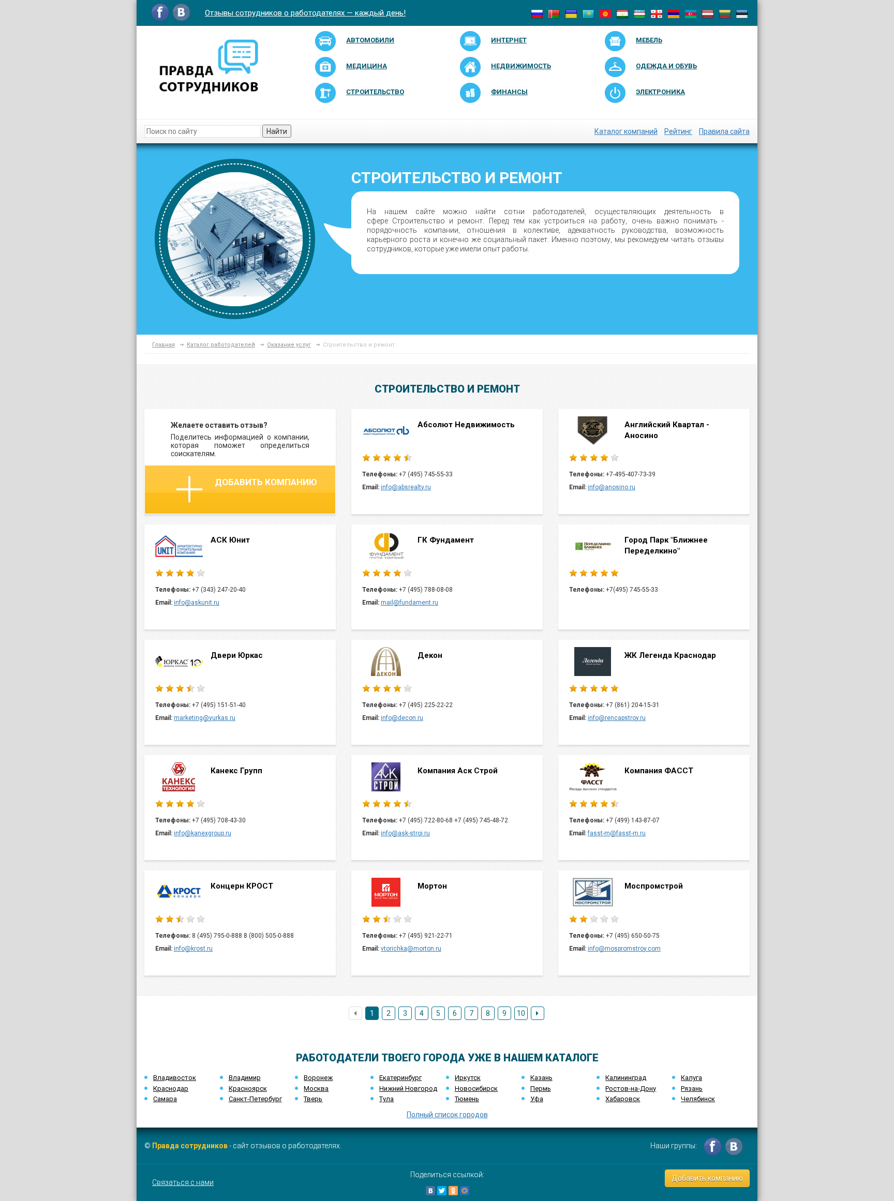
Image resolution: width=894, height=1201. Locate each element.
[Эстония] (742, 13)
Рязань (692, 1088)
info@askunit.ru (196, 602)
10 (521, 1013)
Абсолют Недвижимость (466, 424)
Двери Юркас (237, 655)
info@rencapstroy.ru (617, 718)
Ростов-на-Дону (630, 1088)
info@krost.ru (193, 948)
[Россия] (537, 13)
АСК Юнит (230, 540)
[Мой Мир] (464, 1190)
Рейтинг (678, 131)
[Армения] (673, 13)
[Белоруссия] (554, 13)
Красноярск (248, 1088)
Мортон (432, 886)
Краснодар (170, 1088)
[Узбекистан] (639, 13)
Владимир (245, 1078)
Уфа (536, 1099)
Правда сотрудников (190, 1146)
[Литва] (725, 13)
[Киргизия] (605, 13)
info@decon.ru (402, 718)
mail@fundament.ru (409, 602)
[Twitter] (441, 1190)
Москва (316, 1088)
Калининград (625, 1078)
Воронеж (318, 1078)
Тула (386, 1099)
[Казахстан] (588, 13)
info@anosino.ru (611, 487)
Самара (165, 1099)
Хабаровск (622, 1099)
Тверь (313, 1099)
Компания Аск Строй (458, 770)
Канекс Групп (236, 770)
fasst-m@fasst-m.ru (617, 833)
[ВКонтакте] (430, 1190)
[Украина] (571, 13)
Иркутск (468, 1078)
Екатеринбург (400, 1078)
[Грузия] (656, 13)
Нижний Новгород (408, 1088)
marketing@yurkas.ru (204, 718)
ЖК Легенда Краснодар (670, 655)
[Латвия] (708, 13)
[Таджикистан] (622, 13)
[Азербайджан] (690, 13)
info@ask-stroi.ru (405, 833)
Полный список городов (447, 1114)
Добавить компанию (266, 482)
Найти (276, 131)
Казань (541, 1078)
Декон (430, 655)
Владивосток (174, 1078)
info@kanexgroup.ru (202, 833)
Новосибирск (476, 1088)
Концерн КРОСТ (242, 886)
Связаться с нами (183, 1182)
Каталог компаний (626, 131)
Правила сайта (724, 131)
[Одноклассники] (453, 1190)
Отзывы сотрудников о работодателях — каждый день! (305, 13)
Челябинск (698, 1099)
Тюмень (467, 1099)
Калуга (691, 1078)
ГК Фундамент (446, 540)
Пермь (540, 1088)
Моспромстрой (653, 886)
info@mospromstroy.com (624, 948)
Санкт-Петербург (255, 1099)
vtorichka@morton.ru (411, 948)
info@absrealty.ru (406, 487)
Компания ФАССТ (658, 770)
